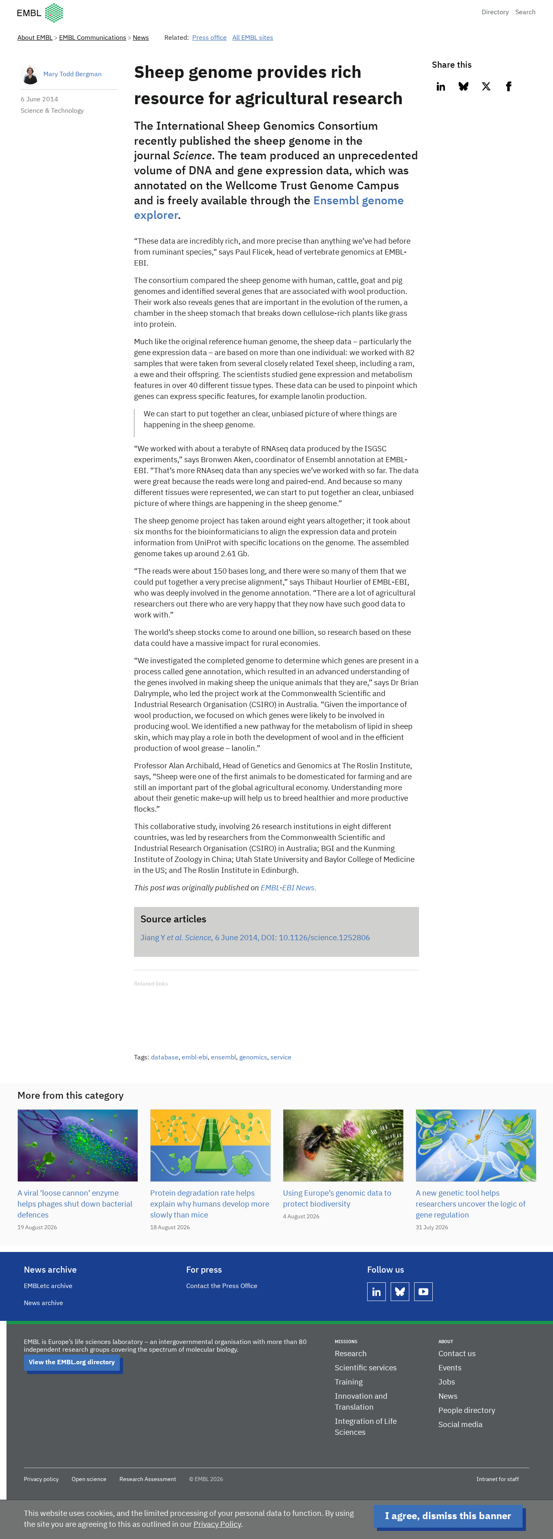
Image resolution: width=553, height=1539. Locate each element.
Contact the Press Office (221, 1286)
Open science (89, 1479)
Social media (460, 1425)
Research (351, 1354)
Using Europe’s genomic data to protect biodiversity (337, 1199)
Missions (346, 1342)
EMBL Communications (92, 38)
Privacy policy (41, 1479)
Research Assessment (147, 1479)
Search (525, 12)
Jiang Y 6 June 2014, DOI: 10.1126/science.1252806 (255, 938)
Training (349, 1382)
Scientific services (366, 1368)
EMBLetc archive (48, 1286)
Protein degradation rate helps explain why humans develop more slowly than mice (209, 1204)
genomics (253, 1058)
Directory (495, 12)
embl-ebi (195, 1058)
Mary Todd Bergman (72, 74)
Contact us (457, 1354)
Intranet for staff (497, 1479)
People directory (466, 1411)
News (141, 38)
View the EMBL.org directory (72, 1362)
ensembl (223, 1058)
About (445, 1342)
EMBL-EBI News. (289, 888)
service (280, 1058)
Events (450, 1368)
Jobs (446, 1382)
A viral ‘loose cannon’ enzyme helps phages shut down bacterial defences (74, 1204)
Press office (209, 38)
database (165, 1058)
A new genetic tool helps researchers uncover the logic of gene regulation (470, 1204)
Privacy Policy (217, 1524)
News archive (43, 1303)
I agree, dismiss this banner (448, 1516)
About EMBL (35, 38)
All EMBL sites (252, 38)
